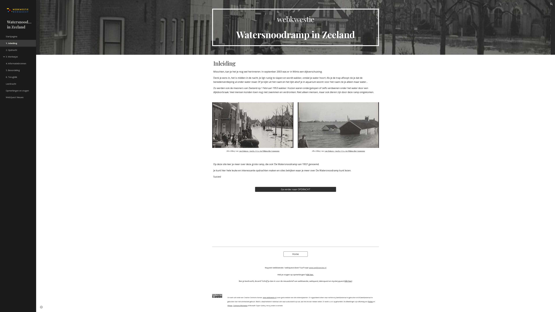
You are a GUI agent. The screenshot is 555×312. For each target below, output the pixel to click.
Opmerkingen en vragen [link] (17, 90)
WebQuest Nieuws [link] (15, 97)
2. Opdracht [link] (11, 50)
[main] (295, 27)
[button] (551, 4)
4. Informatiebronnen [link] (16, 63)
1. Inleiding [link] (11, 43)
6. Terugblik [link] (11, 77)
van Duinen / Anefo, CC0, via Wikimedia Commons (259, 151)
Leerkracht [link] (11, 83)
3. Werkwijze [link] (12, 56)
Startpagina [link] (11, 36)
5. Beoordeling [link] (13, 70)
